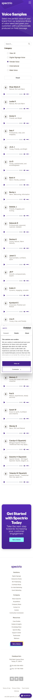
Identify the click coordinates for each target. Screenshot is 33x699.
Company (16, 595)
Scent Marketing (16, 590)
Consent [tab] (6, 333)
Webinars (16, 638)
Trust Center (25, 688)
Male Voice (14, 70)
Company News (16, 604)
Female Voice (14, 62)
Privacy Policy (16, 688)
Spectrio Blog (16, 630)
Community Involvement (16, 613)
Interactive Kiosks (16, 579)
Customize (15, 369)
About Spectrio (16, 598)
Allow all (16, 363)
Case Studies (16, 621)
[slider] (12, 94)
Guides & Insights (16, 624)
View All (12, 53)
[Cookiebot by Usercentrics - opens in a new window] (23, 328)
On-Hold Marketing (16, 587)
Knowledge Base (16, 627)
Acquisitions (16, 601)
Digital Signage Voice (17, 57)
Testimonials (16, 635)
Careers (16, 610)
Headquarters (16, 656)
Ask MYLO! (26, 695)
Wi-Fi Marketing (16, 581)
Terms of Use (6, 688)
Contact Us (16, 607)
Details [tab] (16, 333)
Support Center (16, 632)
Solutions (16, 572)
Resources (16, 617)
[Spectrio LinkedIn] (16, 679)
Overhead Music (16, 584)
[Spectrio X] (21, 679)
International (14, 66)
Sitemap (16, 691)
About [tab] (27, 333)
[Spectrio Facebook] (12, 679)
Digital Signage (16, 576)
